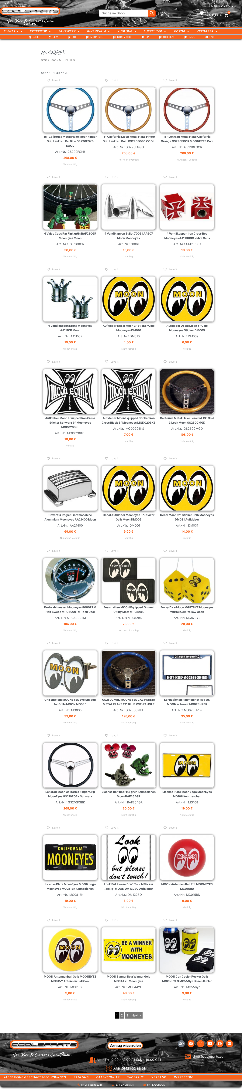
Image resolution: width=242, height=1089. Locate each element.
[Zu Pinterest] (219, 1043)
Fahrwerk (67, 31)
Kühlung (125, 31)
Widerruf (135, 1077)
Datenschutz (108, 1077)
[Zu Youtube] (210, 1043)
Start (44, 60)
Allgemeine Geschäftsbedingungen (35, 1077)
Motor (179, 31)
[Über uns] (181, 1043)
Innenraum (96, 31)
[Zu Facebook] (191, 1043)
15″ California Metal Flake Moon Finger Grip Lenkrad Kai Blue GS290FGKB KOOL (70, 141)
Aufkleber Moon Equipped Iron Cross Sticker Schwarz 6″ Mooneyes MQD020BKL (70, 422)
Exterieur (38, 31)
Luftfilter (153, 31)
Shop (53, 60)
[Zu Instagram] (200, 1043)
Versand (158, 1077)
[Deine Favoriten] (202, 13)
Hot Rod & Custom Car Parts (30, 22)
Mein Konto (220, 6)
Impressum (183, 1077)
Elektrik (11, 31)
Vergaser (205, 31)
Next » (136, 1015)
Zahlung (81, 1077)
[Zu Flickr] (229, 1043)
